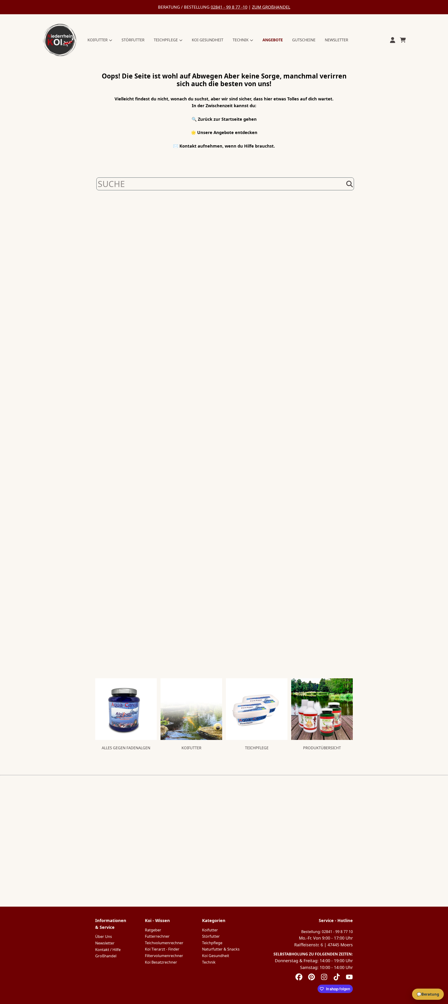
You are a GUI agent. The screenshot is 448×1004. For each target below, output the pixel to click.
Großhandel (105, 955)
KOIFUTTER (98, 39)
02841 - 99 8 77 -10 (229, 7)
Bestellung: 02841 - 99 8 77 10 (327, 931)
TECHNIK (241, 39)
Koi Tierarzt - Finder (162, 949)
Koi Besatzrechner (161, 962)
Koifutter (210, 930)
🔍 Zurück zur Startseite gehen (224, 119)
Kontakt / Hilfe (108, 949)
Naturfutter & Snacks (221, 949)
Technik (209, 962)
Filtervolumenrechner (164, 955)
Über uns (103, 936)
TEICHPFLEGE (166, 39)
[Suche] (349, 184)
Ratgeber (153, 930)
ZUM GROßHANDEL (271, 7)
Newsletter (105, 943)
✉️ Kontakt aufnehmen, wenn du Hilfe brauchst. (224, 146)
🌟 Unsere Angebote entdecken (224, 132)
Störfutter (211, 936)
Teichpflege (212, 942)
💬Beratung (428, 994)
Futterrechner (157, 936)
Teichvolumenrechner (164, 942)
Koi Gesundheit (215, 955)
